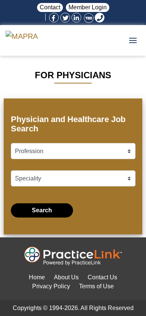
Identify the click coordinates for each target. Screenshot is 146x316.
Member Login (88, 7)
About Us (66, 277)
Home (37, 277)
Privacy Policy (51, 286)
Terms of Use (96, 286)
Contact (50, 7)
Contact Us (102, 277)
